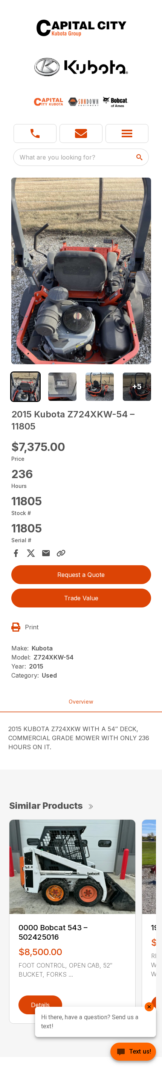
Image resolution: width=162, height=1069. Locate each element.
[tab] (25, 387)
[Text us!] (133, 1052)
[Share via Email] (45, 553)
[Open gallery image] (81, 271)
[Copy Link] (61, 553)
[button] (35, 133)
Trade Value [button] (81, 598)
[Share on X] (30, 553)
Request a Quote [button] (81, 574)
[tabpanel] (81, 272)
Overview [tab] (81, 701)
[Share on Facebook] (15, 553)
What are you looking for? (57, 157)
